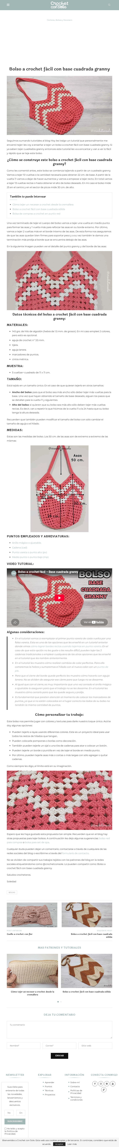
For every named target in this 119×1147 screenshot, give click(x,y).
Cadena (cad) (19, 547)
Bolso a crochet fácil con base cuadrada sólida (38, 209)
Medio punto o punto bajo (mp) (30, 557)
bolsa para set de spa (37, 842)
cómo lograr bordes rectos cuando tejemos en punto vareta (66, 646)
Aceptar (59, 1144)
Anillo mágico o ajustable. (26, 542)
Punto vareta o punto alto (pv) (29, 552)
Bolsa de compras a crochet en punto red (36, 213)
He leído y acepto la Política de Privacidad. (14, 1131)
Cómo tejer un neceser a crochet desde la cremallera (42, 204)
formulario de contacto (75, 853)
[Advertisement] (59, 43)
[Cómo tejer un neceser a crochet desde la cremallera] (32, 971)
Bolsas (12, 892)
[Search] (109, 5)
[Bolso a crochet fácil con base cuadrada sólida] (86, 971)
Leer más (72, 1144)
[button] (10, 978)
